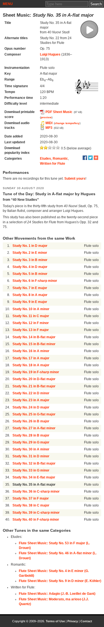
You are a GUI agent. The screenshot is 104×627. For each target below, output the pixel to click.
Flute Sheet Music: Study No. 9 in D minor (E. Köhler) (60, 581)
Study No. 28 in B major (30, 435)
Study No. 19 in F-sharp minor (35, 372)
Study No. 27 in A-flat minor (33, 428)
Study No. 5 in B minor (29, 273)
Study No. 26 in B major (30, 421)
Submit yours (74, 178)
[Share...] (96, 158)
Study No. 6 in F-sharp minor (34, 280)
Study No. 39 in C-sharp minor (36, 512)
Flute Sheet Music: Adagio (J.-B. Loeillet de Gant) (57, 593)
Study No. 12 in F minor (30, 323)
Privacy (72, 621)
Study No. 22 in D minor (30, 393)
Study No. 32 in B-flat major (33, 463)
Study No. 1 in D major (29, 245)
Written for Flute (52, 163)
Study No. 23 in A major (30, 400)
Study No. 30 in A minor (30, 449)
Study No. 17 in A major (30, 358)
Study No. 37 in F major (30, 498)
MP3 (48, 127)
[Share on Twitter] (90, 158)
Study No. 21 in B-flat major (33, 386)
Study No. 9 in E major (29, 302)
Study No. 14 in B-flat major (33, 337)
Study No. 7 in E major (29, 288)
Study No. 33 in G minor (30, 470)
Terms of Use (55, 621)
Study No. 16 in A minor (30, 351)
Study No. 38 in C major (30, 505)
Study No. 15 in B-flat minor (33, 344)
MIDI (48, 123)
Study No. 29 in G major (30, 442)
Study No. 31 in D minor (30, 456)
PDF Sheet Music (58, 112)
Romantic (60, 158)
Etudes (45, 158)
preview (46, 117)
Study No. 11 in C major (30, 316)
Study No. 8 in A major (29, 295)
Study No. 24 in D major (30, 407)
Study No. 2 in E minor (29, 252)
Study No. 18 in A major (30, 365)
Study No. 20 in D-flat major (33, 379)
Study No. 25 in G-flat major (33, 414)
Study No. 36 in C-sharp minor (36, 491)
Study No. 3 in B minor (29, 260)
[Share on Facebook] (85, 158)
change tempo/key (67, 123)
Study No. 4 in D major (29, 267)
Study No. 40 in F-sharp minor (35, 519)
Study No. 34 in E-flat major (33, 477)
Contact (86, 621)
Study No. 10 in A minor (30, 309)
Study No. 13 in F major (30, 330)
